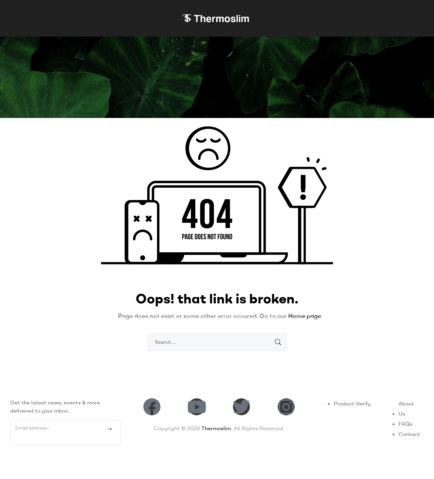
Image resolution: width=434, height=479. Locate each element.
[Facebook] (151, 406)
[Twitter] (241, 406)
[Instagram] (286, 406)
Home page (304, 316)
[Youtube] (196, 406)
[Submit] (110, 429)
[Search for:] (217, 341)
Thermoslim (216, 428)
